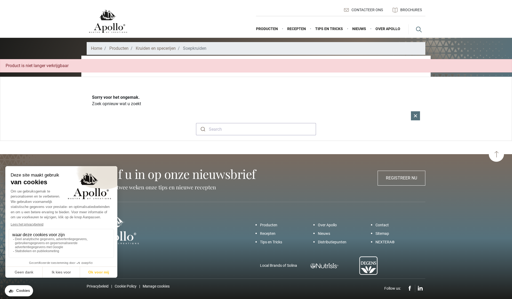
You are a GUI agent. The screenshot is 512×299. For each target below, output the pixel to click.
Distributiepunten (332, 242)
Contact (382, 225)
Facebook (410, 288)
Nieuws (324, 233)
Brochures (411, 10)
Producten (268, 225)
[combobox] (256, 129)
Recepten (267, 233)
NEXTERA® (385, 242)
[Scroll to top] (496, 154)
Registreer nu (401, 178)
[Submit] (202, 129)
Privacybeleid (98, 286)
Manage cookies (156, 286)
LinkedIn (420, 288)
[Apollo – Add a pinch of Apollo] (108, 21)
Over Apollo (327, 225)
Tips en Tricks (271, 242)
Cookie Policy (126, 286)
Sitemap (382, 233)
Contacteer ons (367, 10)
